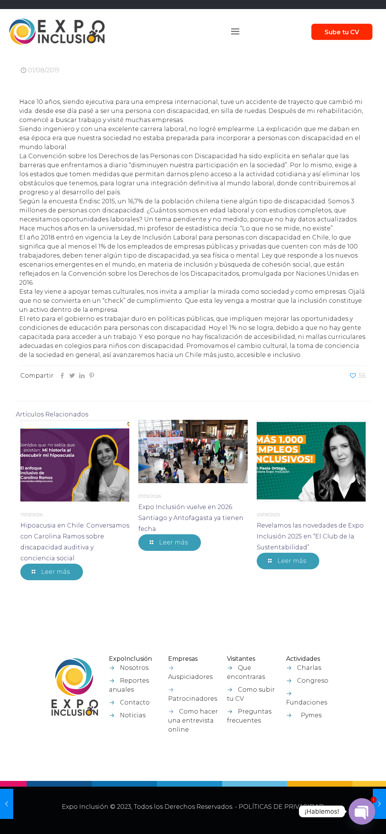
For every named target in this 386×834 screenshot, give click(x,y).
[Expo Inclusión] (57, 31)
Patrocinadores (192, 698)
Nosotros (134, 667)
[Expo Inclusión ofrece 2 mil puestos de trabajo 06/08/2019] (379, 804)
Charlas (309, 667)
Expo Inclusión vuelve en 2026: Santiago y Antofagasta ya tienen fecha (191, 517)
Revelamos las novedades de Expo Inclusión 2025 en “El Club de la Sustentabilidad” (310, 536)
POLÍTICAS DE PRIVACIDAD (281, 806)
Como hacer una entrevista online (193, 720)
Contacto (135, 702)
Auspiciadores (190, 676)
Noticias (133, 715)
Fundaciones (306, 702)
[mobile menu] (235, 31)
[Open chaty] (362, 811)
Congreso (312, 680)
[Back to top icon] (340, 818)
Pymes (311, 715)
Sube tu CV (342, 32)
